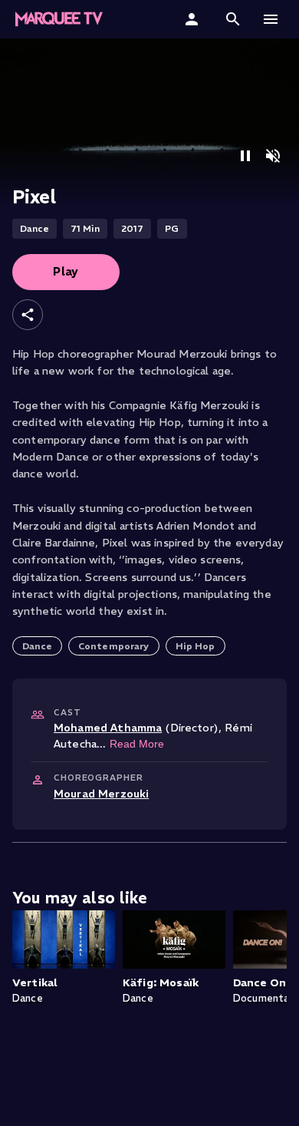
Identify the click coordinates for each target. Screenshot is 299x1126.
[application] (149, 122)
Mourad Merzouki (101, 794)
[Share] (27, 314)
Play (66, 271)
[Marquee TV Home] (59, 19)
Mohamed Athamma (108, 728)
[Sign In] (193, 19)
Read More (137, 744)
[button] (233, 19)
